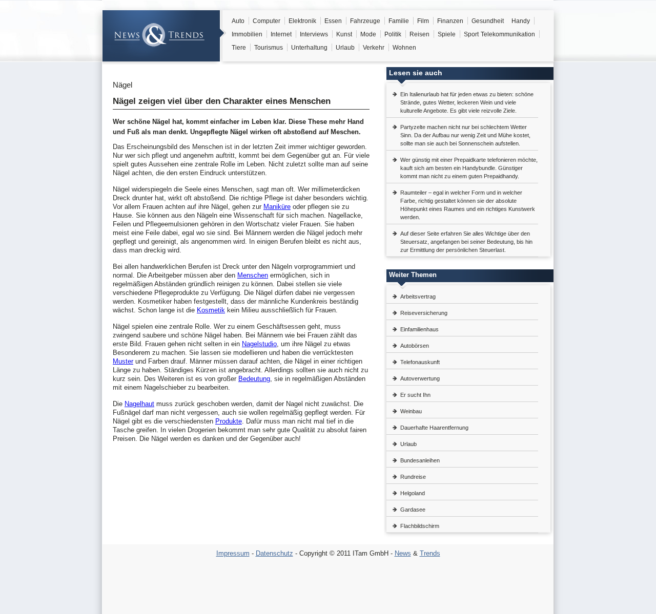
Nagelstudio (259, 344)
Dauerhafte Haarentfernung (434, 428)
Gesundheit (487, 21)
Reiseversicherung (423, 313)
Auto (238, 21)
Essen (333, 21)
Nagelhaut (139, 404)
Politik (392, 34)
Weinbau (411, 411)
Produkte (228, 421)
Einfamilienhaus (419, 329)
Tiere (239, 47)
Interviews (314, 34)
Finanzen (450, 21)
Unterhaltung (309, 47)
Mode (368, 34)
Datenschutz (274, 553)
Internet (281, 34)
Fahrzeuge (365, 21)
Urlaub (345, 47)
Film (423, 21)
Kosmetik (211, 310)
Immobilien (247, 34)
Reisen (419, 34)
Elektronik (302, 21)
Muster (123, 361)
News (403, 553)
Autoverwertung (420, 378)
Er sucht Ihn (415, 395)
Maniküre (277, 206)
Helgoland (412, 493)
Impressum (233, 553)
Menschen (252, 275)
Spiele (447, 34)
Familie (398, 21)
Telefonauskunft (420, 362)
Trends (430, 553)
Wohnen (404, 47)
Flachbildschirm (419, 526)
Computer (266, 21)
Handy (520, 21)
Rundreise (413, 477)
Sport (471, 34)
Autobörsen (414, 346)
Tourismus (268, 47)
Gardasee (412, 509)
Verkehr (373, 47)
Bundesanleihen (420, 460)
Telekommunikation (508, 34)
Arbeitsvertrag (418, 296)
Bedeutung (254, 379)
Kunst (344, 34)
